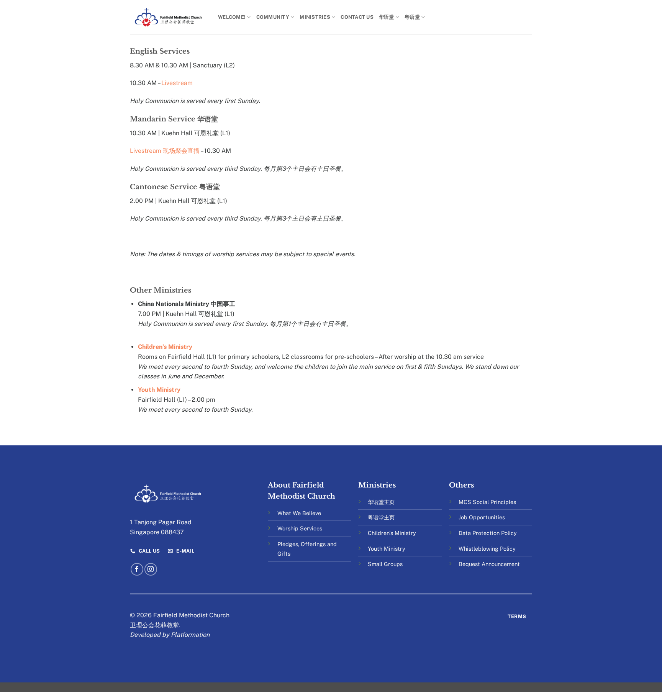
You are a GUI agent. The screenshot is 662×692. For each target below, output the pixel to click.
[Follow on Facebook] (137, 569)
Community (272, 17)
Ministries (315, 17)
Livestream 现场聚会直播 (165, 150)
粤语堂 (412, 17)
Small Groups (385, 564)
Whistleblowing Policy (487, 548)
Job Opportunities (482, 517)
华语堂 (386, 17)
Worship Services (299, 528)
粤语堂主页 (381, 517)
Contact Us (357, 17)
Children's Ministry (392, 533)
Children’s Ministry (165, 346)
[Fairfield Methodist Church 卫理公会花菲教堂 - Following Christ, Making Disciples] (168, 17)
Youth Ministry (159, 389)
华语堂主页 (381, 502)
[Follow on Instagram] (150, 569)
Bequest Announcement (489, 564)
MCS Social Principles (487, 502)
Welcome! (232, 17)
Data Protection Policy (488, 533)
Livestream (177, 83)
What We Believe (299, 513)
